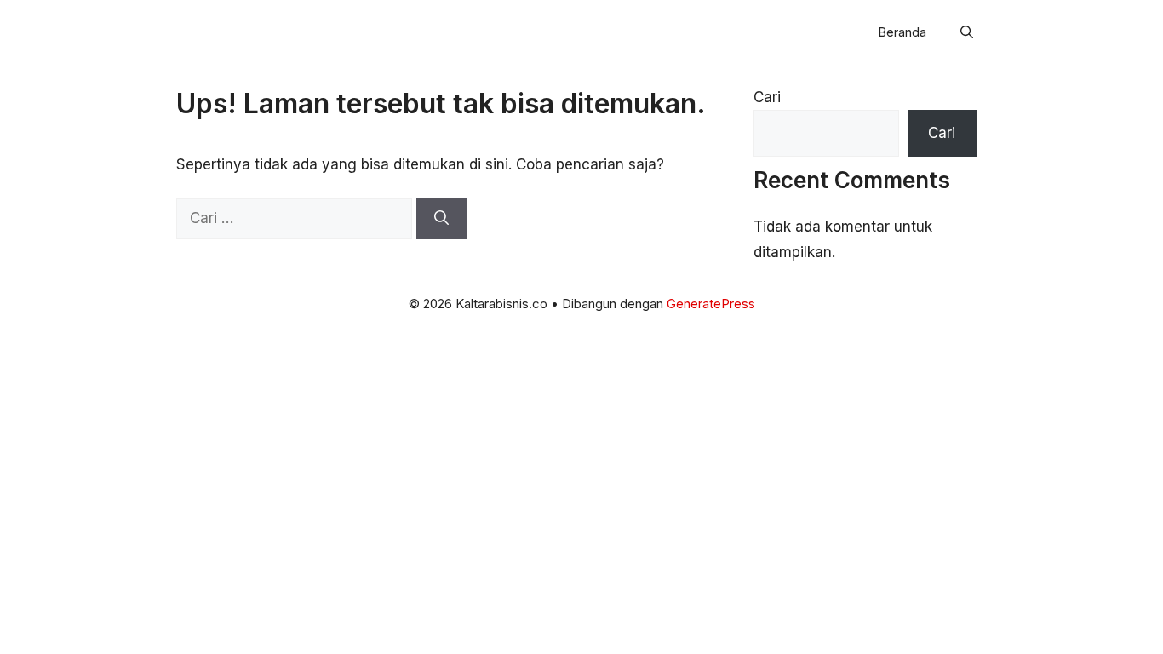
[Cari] (441, 218)
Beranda (902, 32)
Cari (767, 97)
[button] (966, 32)
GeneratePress (711, 303)
